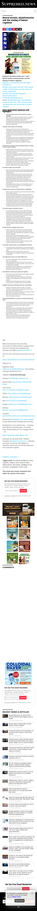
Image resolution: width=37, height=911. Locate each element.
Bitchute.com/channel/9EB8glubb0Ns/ (15, 410)
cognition (6, 463)
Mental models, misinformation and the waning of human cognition (20, 724)
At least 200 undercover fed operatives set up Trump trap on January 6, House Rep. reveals (21, 732)
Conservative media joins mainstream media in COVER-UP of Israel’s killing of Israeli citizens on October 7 (21, 749)
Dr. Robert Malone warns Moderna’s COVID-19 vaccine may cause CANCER (21, 805)
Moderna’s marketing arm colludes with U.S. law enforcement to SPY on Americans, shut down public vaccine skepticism (21, 821)
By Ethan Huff (18, 735)
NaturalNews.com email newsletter (22, 419)
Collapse (12, 463)
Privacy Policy (16, 897)
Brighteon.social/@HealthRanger (14, 369)
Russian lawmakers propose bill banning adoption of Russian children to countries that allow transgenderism (21, 812)
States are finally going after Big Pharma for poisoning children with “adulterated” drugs (21, 798)
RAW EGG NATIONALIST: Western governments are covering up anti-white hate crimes (20, 790)
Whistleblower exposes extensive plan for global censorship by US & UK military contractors (21, 773)
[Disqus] (18, 592)
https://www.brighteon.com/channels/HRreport (18, 360)
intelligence (25, 465)
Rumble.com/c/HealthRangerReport (20, 404)
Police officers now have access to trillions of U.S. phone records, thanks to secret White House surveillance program (21, 872)
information (16, 465)
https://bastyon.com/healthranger (20, 397)
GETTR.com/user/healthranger (17, 401)
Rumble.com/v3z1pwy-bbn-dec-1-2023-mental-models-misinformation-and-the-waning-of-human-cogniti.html (18, 89)
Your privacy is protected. (10, 495)
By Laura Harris (18, 816)
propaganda (14, 467)
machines (6, 467)
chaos (31, 460)
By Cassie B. (17, 785)
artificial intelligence (21, 460)
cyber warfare (20, 463)
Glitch (28, 463)
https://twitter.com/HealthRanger (19, 393)
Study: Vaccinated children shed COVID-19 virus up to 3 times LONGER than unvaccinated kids (21, 830)
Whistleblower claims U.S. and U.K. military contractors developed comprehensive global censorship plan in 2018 (21, 782)
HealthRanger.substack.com (18, 378)
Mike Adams (14, 26)
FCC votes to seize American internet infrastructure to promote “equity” (19, 865)
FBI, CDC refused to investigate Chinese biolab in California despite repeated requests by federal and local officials (20, 764)
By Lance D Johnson (19, 759)
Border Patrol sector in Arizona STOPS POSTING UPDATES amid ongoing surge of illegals (21, 716)
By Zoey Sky (18, 807)
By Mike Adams (18, 727)
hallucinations (7, 465)
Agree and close (19, 900)
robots (21, 467)
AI (13, 460)
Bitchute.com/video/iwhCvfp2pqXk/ (14, 93)
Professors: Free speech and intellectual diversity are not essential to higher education (20, 857)
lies (31, 465)
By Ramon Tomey (19, 720)
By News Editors (18, 777)
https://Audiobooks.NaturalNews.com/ (15, 435)
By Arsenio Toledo (19, 744)
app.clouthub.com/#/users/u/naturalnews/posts (19, 416)
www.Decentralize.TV (25, 350)
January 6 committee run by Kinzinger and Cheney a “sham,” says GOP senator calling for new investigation (21, 848)
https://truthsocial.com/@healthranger (16, 390)
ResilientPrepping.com (18, 441)
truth (25, 467)
